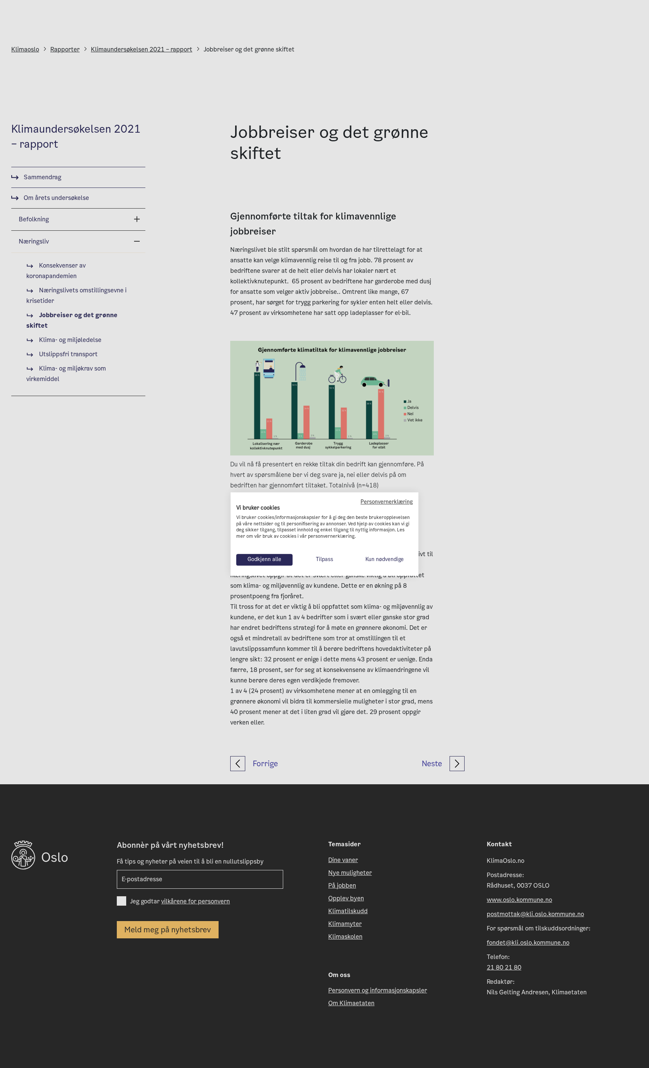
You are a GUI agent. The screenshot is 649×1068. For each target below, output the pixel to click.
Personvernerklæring (387, 501)
